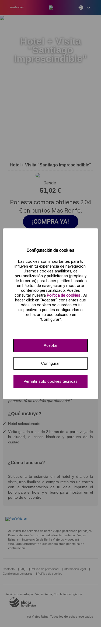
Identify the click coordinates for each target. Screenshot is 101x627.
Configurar (50, 363)
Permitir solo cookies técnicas (51, 381)
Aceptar (51, 345)
